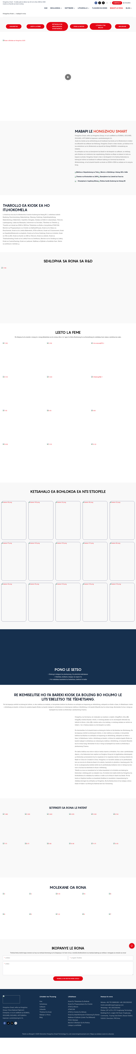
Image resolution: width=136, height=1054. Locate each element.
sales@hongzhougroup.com (114, 1005)
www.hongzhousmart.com (80, 1034)
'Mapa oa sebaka (95, 1034)
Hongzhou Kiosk (8, 13)
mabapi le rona (21, 13)
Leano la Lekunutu (108, 1034)
